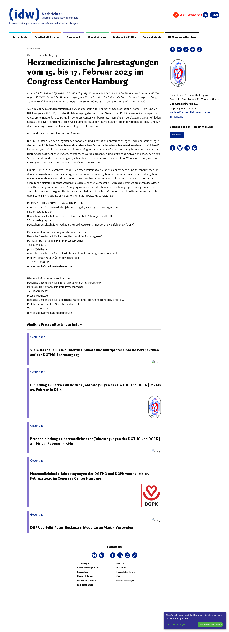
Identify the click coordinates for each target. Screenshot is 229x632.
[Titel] (172, 49)
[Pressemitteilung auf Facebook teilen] (172, 148)
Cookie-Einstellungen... (176, 624)
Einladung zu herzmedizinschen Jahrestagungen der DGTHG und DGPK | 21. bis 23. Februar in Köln (95, 387)
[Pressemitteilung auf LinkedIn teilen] (187, 148)
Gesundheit (73, 37)
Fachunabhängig (151, 37)
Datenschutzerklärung (125, 572)
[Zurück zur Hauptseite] (214, 15)
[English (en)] (205, 15)
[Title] (186, 49)
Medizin (176, 134)
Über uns (120, 563)
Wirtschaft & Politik (124, 37)
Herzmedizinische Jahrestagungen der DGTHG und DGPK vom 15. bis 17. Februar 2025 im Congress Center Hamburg (89, 476)
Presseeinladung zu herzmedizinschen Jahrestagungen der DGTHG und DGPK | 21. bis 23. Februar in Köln (95, 441)
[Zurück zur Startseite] (43, 16)
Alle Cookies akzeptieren (210, 624)
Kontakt (119, 576)
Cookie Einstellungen (125, 580)
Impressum (121, 567)
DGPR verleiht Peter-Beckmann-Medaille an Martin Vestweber (81, 527)
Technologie (20, 37)
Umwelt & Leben (97, 37)
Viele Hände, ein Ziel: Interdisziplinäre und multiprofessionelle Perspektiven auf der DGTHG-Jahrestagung (94, 352)
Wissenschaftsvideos (183, 37)
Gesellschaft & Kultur (46, 37)
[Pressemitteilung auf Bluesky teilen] (180, 148)
